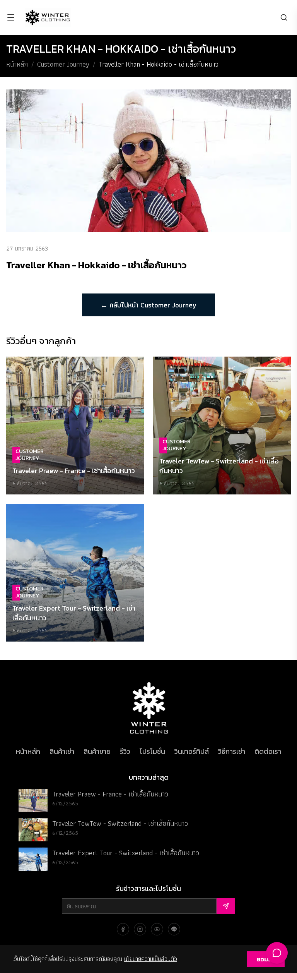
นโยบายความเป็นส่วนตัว (150, 959)
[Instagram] (140, 929)
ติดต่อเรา (267, 751)
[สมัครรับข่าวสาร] (226, 906)
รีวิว (125, 751)
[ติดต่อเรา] (277, 953)
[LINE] (174, 929)
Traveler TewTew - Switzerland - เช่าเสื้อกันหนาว (120, 823)
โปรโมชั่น (152, 751)
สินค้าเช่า (62, 751)
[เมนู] (11, 17)
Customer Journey (63, 64)
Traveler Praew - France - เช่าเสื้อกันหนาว (110, 794)
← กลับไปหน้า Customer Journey (148, 305)
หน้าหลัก (17, 64)
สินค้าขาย (97, 751)
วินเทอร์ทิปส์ (191, 751)
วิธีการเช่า (231, 751)
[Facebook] (123, 929)
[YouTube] (157, 929)
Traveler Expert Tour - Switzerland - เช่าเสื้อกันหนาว (125, 853)
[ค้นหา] (284, 17)
